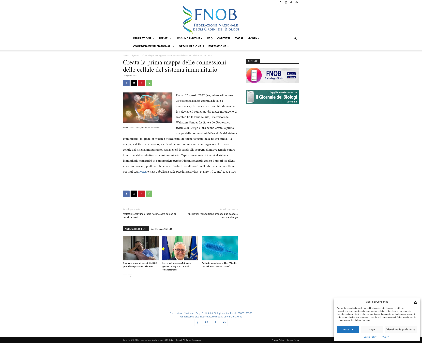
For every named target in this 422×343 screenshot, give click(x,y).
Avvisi (239, 38)
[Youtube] (296, 2)
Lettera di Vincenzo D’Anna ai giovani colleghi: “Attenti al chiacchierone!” (176, 266)
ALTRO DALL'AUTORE (162, 229)
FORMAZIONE (217, 46)
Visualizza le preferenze (400, 329)
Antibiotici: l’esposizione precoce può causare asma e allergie (213, 215)
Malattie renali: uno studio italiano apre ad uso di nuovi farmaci (149, 215)
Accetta (348, 329)
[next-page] (130, 276)
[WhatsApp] (149, 83)
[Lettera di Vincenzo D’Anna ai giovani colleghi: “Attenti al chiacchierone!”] (180, 248)
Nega (372, 329)
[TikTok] (291, 2)
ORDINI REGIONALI (191, 46)
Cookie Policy (370, 337)
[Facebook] (280, 2)
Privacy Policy (277, 340)
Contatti (223, 38)
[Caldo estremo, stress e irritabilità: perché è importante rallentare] (141, 248)
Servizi (163, 38)
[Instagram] (285, 2)
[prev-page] (125, 276)
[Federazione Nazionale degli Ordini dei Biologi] (211, 19)
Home (126, 55)
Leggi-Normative (188, 38)
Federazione (142, 38)
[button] (415, 301)
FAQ (210, 38)
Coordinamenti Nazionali (152, 46)
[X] (134, 83)
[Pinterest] (141, 83)
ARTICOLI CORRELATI (136, 229)
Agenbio (135, 55)
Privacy (385, 337)
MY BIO (252, 38)
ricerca (142, 171)
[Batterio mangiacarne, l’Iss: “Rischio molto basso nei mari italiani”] (220, 248)
